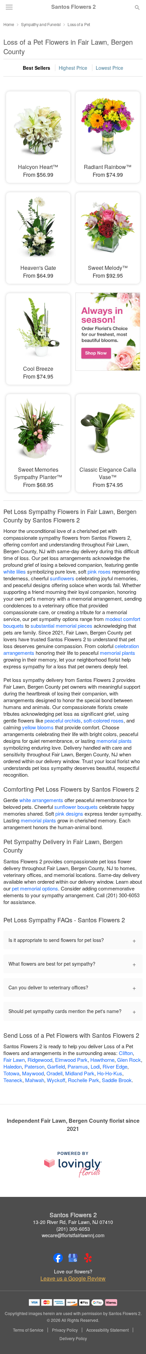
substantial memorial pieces (61, 625)
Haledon (12, 1066)
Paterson (34, 1066)
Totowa (11, 1073)
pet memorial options (35, 888)
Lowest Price (109, 67)
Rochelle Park (83, 1079)
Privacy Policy (65, 1330)
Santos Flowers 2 (73, 6)
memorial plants (117, 652)
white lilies (14, 571)
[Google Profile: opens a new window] (73, 1258)
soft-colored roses (104, 720)
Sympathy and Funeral (41, 24)
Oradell (54, 1073)
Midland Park (79, 1073)
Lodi (95, 1066)
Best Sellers (36, 67)
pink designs (69, 813)
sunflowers (62, 578)
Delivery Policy (73, 1338)
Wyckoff (56, 1079)
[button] (131, 1338)
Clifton (126, 1052)
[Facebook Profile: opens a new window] (58, 1258)
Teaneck (12, 1079)
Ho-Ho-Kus (109, 1073)
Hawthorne (102, 1059)
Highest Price (73, 67)
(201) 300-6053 (73, 1228)
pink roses (99, 571)
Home (8, 24)
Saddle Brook (117, 1079)
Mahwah (34, 1079)
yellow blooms (38, 727)
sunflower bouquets (76, 806)
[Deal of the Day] (108, 334)
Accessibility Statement (107, 1330)
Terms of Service (28, 1330)
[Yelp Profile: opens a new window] (88, 1258)
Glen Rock (129, 1059)
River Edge (115, 1066)
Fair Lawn (14, 1059)
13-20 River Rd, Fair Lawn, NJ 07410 (73, 1222)
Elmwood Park (71, 1059)
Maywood (33, 1073)
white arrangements (41, 799)
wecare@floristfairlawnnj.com (73, 1235)
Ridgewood (40, 1059)
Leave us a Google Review (73, 1278)
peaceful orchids (62, 720)
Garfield (56, 1066)
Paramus (78, 1066)
